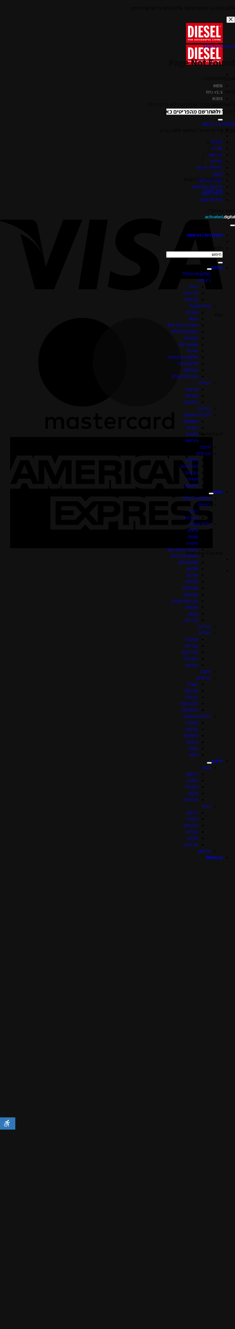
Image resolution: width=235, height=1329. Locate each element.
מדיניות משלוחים (208, 187)
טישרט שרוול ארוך (182, 325)
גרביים (192, 427)
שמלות (192, 581)
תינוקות (204, 851)
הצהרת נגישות (210, 180)
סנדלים (191, 646)
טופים (193, 536)
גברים (217, 267)
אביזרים (203, 453)
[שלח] (220, 120)
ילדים (217, 761)
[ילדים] (209, 763)
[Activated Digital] (220, 217)
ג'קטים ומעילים (185, 331)
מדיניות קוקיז (211, 199)
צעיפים (192, 460)
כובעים (192, 472)
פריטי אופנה (200, 306)
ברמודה (191, 299)
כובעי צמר (189, 466)
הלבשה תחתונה (197, 415)
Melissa (214, 857)
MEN (218, 85)
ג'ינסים (205, 280)
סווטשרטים (188, 344)
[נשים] (211, 493)
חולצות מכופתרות (182, 357)
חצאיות (192, 607)
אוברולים (190, 588)
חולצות (192, 569)
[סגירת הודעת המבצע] (230, 19)
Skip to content (219, 46)
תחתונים (191, 421)
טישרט (192, 312)
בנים (206, 806)
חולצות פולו (188, 363)
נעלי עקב (189, 652)
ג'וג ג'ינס (191, 293)
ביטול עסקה (212, 193)
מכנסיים (191, 370)
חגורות (192, 479)
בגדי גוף (191, 620)
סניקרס (191, 389)
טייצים (193, 530)
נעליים (205, 383)
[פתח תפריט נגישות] (7, 1123)
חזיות (193, 755)
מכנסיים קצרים (185, 376)
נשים (218, 492)
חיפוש (217, 248)
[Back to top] (232, 225)
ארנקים (191, 485)
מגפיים (192, 395)
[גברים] (209, 269)
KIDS (217, 98)
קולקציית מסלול (196, 274)
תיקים (205, 447)
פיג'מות (191, 440)
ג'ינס (194, 286)
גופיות (193, 318)
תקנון (218, 174)
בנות (206, 767)
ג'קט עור (190, 338)
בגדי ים (204, 408)
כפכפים (191, 402)
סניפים (217, 142)
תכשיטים (190, 710)
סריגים (192, 351)
